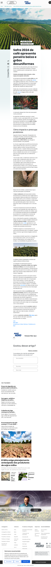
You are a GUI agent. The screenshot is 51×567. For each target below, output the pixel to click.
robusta (19, 92)
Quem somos (5, 529)
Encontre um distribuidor (4, 544)
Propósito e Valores (6, 536)
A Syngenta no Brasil (6, 532)
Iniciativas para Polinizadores (44, 537)
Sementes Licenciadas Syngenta (27, 530)
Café (15, 534)
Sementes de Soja (26, 539)
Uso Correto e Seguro (44, 530)
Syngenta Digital (25, 541)
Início (2, 6)
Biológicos (31, 472)
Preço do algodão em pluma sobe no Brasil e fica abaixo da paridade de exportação (9, 387)
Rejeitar (17, 561)
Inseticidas (24, 546)
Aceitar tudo (25, 561)
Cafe (14, 321)
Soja (15, 529)
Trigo (15, 542)
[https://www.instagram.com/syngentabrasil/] (50, 544)
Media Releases (37, 530)
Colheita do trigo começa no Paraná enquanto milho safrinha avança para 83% (8, 411)
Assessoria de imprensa (37, 534)
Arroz (15, 547)
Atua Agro (24, 544)
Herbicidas (24, 548)
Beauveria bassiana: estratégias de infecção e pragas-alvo (31, 476)
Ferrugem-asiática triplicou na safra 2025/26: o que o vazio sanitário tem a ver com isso (9, 399)
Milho (15, 532)
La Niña (24, 223)
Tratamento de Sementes (25, 534)
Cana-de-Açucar (16, 539)
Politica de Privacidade (41, 562)
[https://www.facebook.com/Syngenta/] (47, 544)
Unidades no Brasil (6, 541)
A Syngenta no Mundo (6, 534)
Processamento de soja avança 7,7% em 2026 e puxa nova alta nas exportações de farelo (9, 423)
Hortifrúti (16, 545)
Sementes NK (25, 537)
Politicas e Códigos (6, 539)
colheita (34, 80)
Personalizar (9, 561)
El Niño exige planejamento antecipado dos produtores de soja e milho (15, 463)
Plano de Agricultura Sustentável (45, 534)
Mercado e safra (8, 6)
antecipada (22, 285)
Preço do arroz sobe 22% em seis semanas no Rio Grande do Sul (13, 478)
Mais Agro (15, 322)
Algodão (16, 536)
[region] (17, 556)
